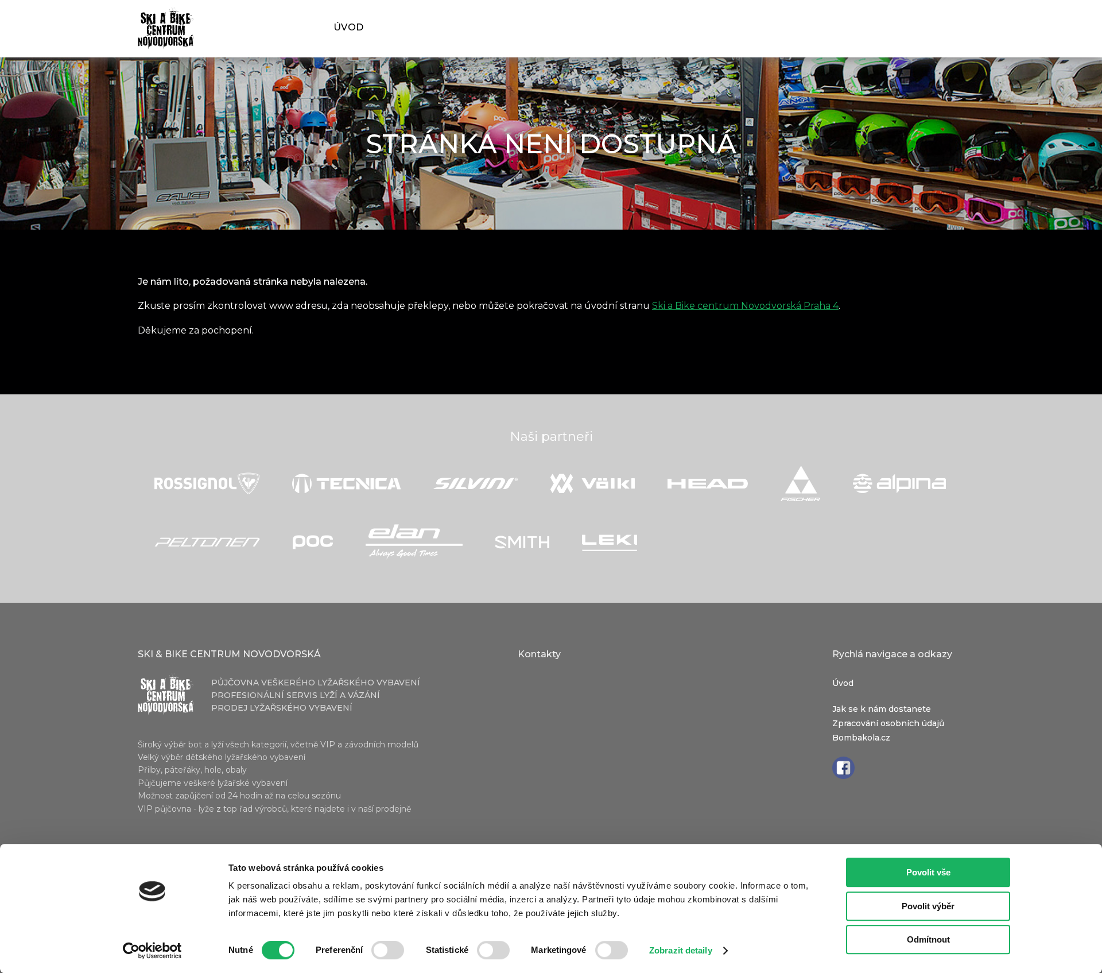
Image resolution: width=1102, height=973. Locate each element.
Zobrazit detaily (680, 950)
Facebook (843, 768)
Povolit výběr (928, 906)
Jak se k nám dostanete (881, 709)
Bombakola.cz (861, 737)
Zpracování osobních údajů (888, 723)
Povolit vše (928, 872)
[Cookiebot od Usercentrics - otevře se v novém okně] (152, 950)
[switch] (387, 952)
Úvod (348, 27)
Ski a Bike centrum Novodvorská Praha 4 (745, 305)
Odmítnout (928, 939)
